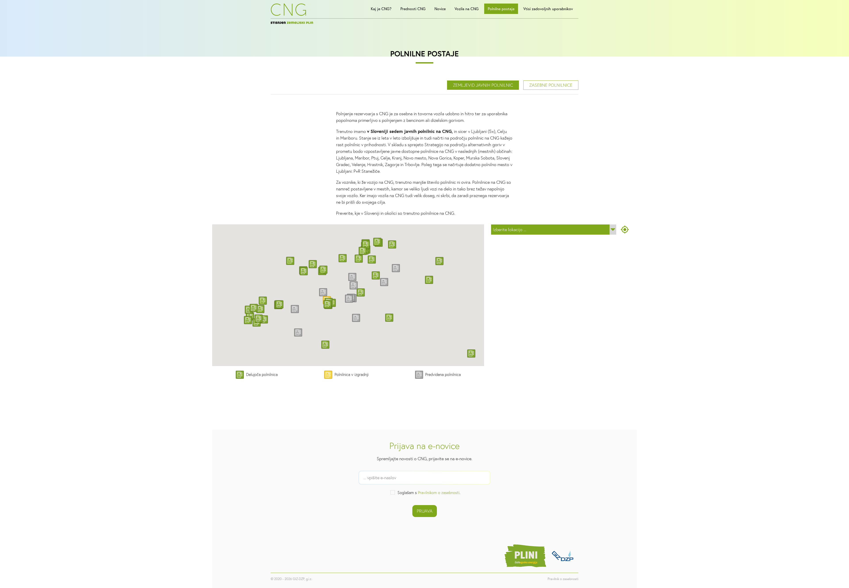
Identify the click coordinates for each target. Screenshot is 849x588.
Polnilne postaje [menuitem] (501, 8)
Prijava (424, 511)
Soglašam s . (429, 492)
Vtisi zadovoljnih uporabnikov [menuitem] (548, 8)
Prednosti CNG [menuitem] (413, 8)
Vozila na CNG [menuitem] (467, 8)
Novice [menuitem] (440, 8)
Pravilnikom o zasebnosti (438, 492)
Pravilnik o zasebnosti (563, 579)
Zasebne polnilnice (550, 85)
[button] (375, 275)
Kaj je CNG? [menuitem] (381, 8)
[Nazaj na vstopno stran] (292, 14)
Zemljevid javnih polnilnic (483, 85)
